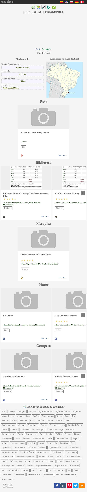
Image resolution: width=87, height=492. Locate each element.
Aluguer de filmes (23, 416)
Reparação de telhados (44, 466)
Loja (72, 443)
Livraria (41, 443)
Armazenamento (48, 416)
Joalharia (5, 443)
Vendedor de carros (34, 475)
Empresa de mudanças (55, 430)
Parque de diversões (40, 461)
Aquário (36, 416)
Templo (76, 470)
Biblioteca (7, 208)
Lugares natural (7, 457)
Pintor (6, 330)
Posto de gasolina (8, 466)
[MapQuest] (54, 7)
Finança (77, 434)
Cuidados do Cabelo (75, 425)
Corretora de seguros (57, 425)
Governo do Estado (62, 439)
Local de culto (52, 443)
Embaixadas (24, 430)
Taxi (69, 470)
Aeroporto (32, 412)
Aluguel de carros (8, 416)
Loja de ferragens (43, 452)
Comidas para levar (8, 425)
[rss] (82, 485)
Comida (67, 421)
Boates (14, 421)
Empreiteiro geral (38, 430)
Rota (23, 147)
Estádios (59, 434)
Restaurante (74, 466)
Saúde (33, 470)
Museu (50, 457)
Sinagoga (42, 470)
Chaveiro (50, 421)
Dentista (4, 430)
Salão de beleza (13, 470)
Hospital (75, 439)
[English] (66, 2)
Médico (58, 457)
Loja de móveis (57, 452)
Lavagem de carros (17, 443)
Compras (7, 391)
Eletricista (13, 430)
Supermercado (59, 470)
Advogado (21, 412)
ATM (3, 412)
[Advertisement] (43, 30)
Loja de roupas (71, 452)
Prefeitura (20, 466)
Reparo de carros (61, 466)
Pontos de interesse (72, 461)
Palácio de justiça (16, 461)
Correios (44, 425)
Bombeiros (23, 421)
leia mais (62, 155)
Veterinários (48, 475)
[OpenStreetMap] (33, 7)
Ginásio (50, 439)
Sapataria (25, 470)
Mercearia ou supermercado (25, 457)
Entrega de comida (8, 434)
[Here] (43, 7)
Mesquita (25, 269)
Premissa (30, 466)
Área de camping (8, 479)
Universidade (19, 475)
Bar (73, 416)
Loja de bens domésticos (37, 448)
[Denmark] (82, 2)
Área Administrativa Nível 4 (66, 475)
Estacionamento (31, 434)
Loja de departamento (9, 452)
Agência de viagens (46, 412)
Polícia (60, 461)
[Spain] (61, 2)
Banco (67, 416)
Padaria (4, 461)
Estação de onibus (46, 434)
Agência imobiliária (63, 412)
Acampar (11, 412)
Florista (17, 439)
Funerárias (26, 439)
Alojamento (77, 412)
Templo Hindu (7, 475)
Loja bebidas (6, 448)
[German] (77, 2)
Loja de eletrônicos (27, 452)
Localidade (64, 443)
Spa (49, 470)
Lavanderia (31, 443)
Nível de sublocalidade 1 (73, 457)
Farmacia (68, 434)
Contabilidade (33, 425)
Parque (27, 461)
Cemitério (40, 421)
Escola (20, 434)
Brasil (38, 49)
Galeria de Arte (38, 439)
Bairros (59, 416)
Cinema (59, 421)
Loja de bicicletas (54, 448)
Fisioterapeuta (7, 439)
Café (32, 421)
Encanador (70, 430)
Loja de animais (19, 448)
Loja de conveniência (71, 448)
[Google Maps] (38, 7)
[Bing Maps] (49, 7)
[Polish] (71, 2)
